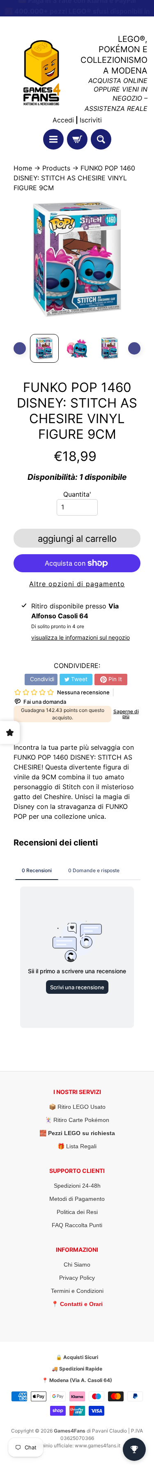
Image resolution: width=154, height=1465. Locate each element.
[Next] (134, 348)
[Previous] (20, 348)
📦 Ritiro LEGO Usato (77, 1106)
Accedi (63, 120)
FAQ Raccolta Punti (77, 1225)
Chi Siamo (77, 1264)
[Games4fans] (42, 72)
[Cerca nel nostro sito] (101, 139)
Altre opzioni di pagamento (77, 584)
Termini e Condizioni (77, 1291)
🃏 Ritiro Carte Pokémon (77, 1120)
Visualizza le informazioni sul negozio (80, 637)
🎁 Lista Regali (77, 1146)
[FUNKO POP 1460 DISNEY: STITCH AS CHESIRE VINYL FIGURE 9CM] (44, 348)
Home (23, 168)
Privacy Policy (77, 1277)
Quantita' (77, 494)
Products (56, 168)
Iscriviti (91, 120)
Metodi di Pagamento (77, 1198)
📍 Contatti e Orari (77, 1304)
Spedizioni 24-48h (77, 1185)
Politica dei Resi (77, 1212)
